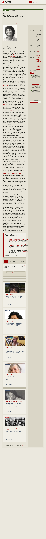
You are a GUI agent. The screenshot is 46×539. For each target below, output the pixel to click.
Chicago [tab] (23, 261)
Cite (19, 23)
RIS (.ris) (17, 272)
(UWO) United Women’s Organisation (38, 60)
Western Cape (13, 56)
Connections (39, 23)
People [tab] (32, 72)
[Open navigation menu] (43, 2)
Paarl (17, 81)
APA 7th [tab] (6, 261)
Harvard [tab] (10, 261)
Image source (6, 41)
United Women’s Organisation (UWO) (14, 428)
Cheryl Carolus (10, 294)
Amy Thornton (10, 374)
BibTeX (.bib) (10, 272)
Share (33, 23)
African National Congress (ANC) (10, 110)
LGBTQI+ (12, 6)
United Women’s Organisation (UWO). (12, 173)
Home (3, 6)
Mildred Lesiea (10, 347)
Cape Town (6, 85)
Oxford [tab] (14, 261)
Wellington (15, 54)
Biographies (7, 6)
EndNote (22, 272)
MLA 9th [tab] (18, 261)
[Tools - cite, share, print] (33, 2)
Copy (24, 265)
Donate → (24, 445)
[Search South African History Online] (30, 2)
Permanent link (28, 23)
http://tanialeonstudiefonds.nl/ (26, 251)
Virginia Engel (10, 321)
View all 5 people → (34, 102)
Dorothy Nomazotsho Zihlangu (14, 401)
